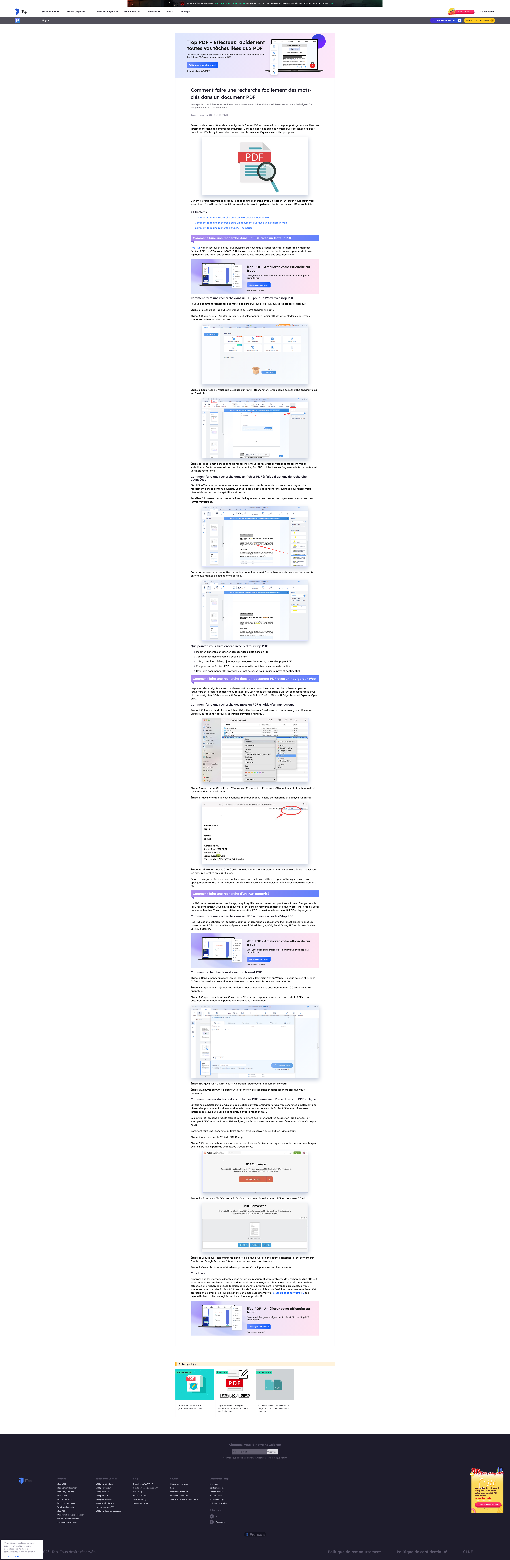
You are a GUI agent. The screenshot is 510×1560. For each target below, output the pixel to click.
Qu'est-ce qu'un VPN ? (143, 1484)
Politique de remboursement (354, 1551)
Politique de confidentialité (422, 1551)
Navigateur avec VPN (105, 1507)
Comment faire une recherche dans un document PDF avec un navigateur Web (241, 222)
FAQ (172, 1488)
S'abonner (271, 1452)
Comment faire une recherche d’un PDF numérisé (223, 227)
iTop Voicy (62, 1495)
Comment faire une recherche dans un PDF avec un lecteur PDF (232, 217)
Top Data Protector (66, 1507)
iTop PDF (196, 247)
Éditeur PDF (222, 1372)
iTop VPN (61, 1484)
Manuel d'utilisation (179, 1491)
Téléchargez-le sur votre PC (288, 1292)
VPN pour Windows (104, 1484)
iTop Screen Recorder (67, 1488)
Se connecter (487, 11)
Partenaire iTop (217, 1499)
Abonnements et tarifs (67, 1522)
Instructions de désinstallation (184, 1499)
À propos (214, 1484)
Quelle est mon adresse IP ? (145, 1488)
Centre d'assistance (179, 1484)
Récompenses (216, 1495)
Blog (44, 20)
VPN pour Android (104, 1499)
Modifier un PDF (184, 1372)
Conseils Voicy (139, 1499)
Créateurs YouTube (218, 1503)
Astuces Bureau (140, 1495)
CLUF (468, 1551)
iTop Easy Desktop (65, 1491)
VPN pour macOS (104, 1488)
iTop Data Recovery (66, 1503)
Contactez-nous (217, 1488)
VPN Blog (137, 1491)
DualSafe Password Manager (70, 1515)
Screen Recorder (140, 1503)
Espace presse (216, 1491)
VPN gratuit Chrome (105, 1503)
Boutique (185, 11)
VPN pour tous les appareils (108, 1511)
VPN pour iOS (102, 1495)
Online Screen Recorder (68, 1518)
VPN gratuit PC (102, 1491)
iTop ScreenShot (64, 1499)
